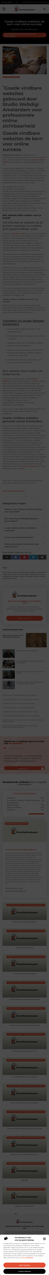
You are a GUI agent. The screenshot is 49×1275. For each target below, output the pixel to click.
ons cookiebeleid (27, 1258)
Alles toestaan (24, 1265)
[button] (44, 1239)
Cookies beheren (24, 1271)
